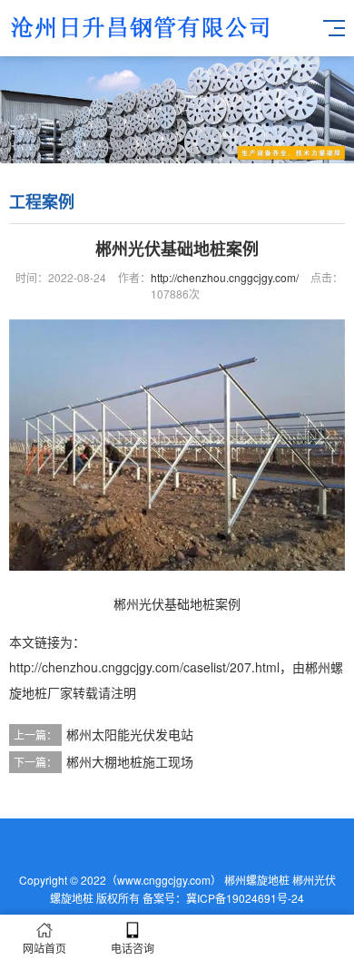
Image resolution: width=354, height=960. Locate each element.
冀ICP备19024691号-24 (245, 898)
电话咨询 (132, 947)
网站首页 (44, 947)
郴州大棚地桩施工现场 (129, 761)
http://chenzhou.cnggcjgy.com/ (225, 277)
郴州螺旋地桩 (257, 879)
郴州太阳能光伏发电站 (129, 734)
